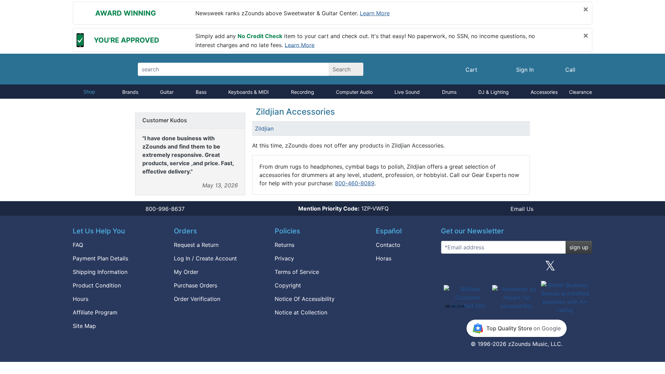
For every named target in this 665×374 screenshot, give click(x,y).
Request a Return (196, 244)
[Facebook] (482, 268)
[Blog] (449, 268)
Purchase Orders (195, 285)
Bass (201, 92)
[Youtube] (584, 268)
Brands (130, 92)
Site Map (84, 325)
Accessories (544, 92)
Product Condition (97, 285)
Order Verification (197, 298)
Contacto (388, 244)
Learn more (375, 13)
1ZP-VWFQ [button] (343, 208)
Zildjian (264, 128)
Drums (449, 92)
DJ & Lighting (493, 92)
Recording (302, 92)
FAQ (78, 244)
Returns (284, 244)
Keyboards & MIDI (248, 92)
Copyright (288, 285)
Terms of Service (297, 271)
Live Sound (407, 92)
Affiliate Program (95, 312)
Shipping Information (100, 271)
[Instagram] (516, 268)
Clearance (580, 92)
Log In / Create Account (205, 258)
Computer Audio (354, 92)
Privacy (284, 258)
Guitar (167, 92)
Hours (80, 298)
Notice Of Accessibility (305, 298)
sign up (578, 247)
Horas (383, 258)
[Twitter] (550, 268)
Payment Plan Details (100, 258)
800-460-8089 (354, 183)
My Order (186, 271)
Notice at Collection (301, 312)
